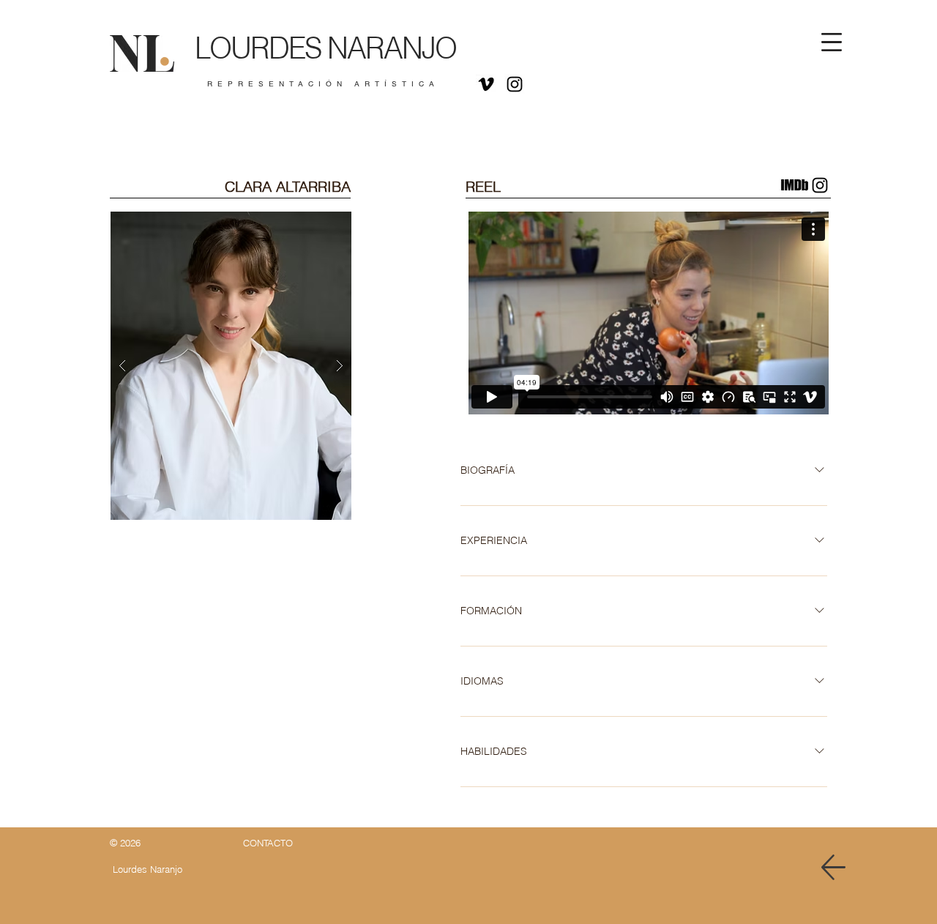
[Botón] (316, 56)
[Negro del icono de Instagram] (514, 84)
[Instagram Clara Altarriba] (820, 185)
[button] (831, 42)
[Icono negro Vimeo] (486, 84)
